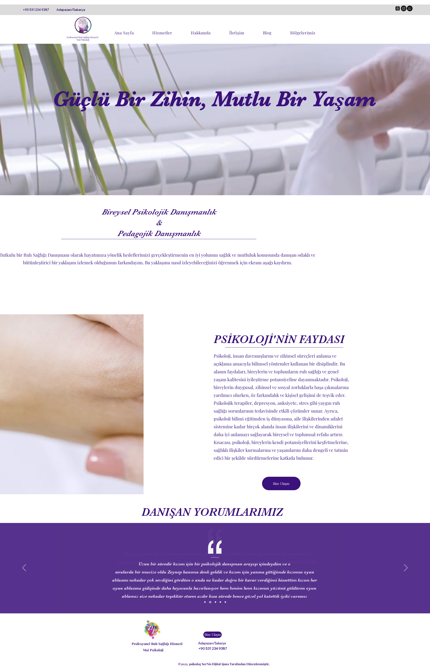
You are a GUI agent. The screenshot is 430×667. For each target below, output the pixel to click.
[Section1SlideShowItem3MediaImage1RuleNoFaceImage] (215, 602)
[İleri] (406, 568)
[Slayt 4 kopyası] (225, 602)
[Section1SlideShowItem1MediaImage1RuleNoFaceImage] (205, 602)
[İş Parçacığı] (397, 8)
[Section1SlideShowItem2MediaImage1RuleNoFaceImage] (210, 602)
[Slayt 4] (220, 602)
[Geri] (24, 568)
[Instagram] (403, 8)
